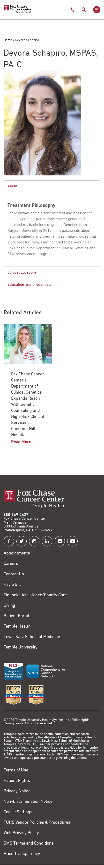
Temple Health (17, 626)
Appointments (17, 553)
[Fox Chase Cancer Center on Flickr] (60, 541)
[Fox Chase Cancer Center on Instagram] (34, 541)
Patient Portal (16, 616)
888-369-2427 (16, 515)
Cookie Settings (18, 812)
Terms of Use (16, 770)
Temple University (20, 647)
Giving (9, 606)
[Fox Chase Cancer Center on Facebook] (9, 541)
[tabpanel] (52, 223)
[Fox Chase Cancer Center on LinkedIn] (47, 541)
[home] (17, 13)
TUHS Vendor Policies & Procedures (37, 823)
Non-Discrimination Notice (28, 802)
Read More (21, 442)
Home (8, 40)
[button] (52, 186)
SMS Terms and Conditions (29, 843)
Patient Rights (17, 781)
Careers (11, 564)
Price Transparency (22, 854)
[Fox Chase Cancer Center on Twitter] (21, 541)
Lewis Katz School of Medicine (32, 637)
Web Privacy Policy (21, 833)
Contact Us (14, 574)
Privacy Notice (17, 791)
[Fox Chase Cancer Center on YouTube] (72, 541)
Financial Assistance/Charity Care (35, 595)
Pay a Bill (12, 585)
